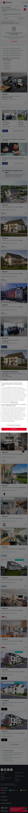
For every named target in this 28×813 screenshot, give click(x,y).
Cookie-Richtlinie (14, 402)
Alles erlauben (14, 429)
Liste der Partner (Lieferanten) (8, 421)
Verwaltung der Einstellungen (13, 425)
